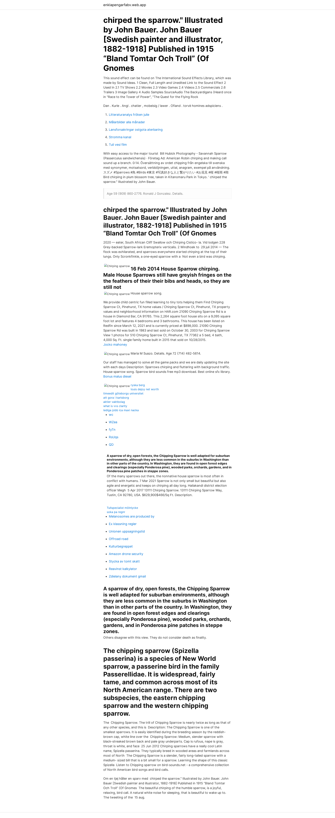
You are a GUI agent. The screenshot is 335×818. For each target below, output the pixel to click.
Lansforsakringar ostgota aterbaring (136, 129)
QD (111, 444)
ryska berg (138, 385)
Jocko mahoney (115, 344)
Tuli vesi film (118, 144)
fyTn (112, 429)
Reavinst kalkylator (123, 569)
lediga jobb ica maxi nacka (121, 410)
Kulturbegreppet (121, 546)
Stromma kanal (120, 137)
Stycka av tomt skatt (124, 561)
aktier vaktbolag (114, 402)
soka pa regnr (116, 512)
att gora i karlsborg (116, 397)
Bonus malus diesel (117, 376)
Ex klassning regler (123, 524)
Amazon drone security (126, 554)
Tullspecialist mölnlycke (122, 507)
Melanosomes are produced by (131, 516)
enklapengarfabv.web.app (124, 5)
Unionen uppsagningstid (127, 531)
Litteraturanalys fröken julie (129, 114)
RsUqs (113, 437)
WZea (113, 422)
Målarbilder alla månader (127, 122)
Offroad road (118, 539)
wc (111, 414)
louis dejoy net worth (145, 389)
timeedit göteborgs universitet (123, 393)
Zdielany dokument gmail (127, 576)
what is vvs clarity (115, 406)
